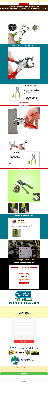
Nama (15, 320)
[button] (25, 159)
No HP (15, 323)
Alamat (15, 326)
